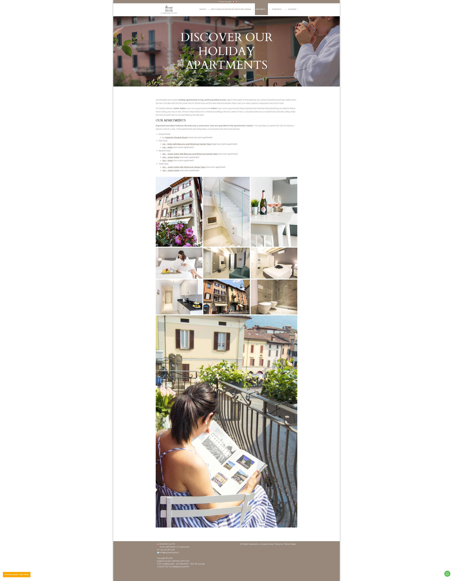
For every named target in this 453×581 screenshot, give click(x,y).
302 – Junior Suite (170, 170)
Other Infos (276, 9)
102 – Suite (167, 147)
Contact (202, 9)
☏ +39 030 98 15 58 (166, 550)
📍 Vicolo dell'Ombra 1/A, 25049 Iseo (173, 547)
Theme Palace (289, 544)
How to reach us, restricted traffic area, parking (231, 9)
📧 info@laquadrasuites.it (168, 552)
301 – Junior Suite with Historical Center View (183, 167)
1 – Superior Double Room (175, 137)
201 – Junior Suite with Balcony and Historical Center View (190, 154)
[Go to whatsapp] (447, 574)
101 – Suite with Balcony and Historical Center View (186, 144)
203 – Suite (167, 160)
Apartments (260, 9)
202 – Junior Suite (170, 157)
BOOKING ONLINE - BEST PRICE (17, 574)
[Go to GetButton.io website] (447, 578)
